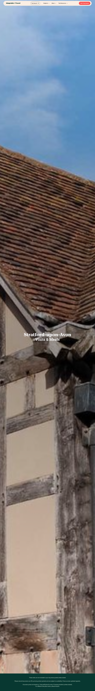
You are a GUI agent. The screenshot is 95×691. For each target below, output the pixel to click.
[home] (13, 3)
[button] (46, 3)
